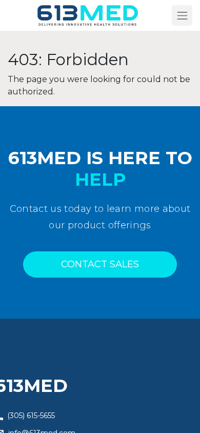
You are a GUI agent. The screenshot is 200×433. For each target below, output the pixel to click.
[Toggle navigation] (182, 15)
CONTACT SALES (100, 264)
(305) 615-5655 (31, 415)
